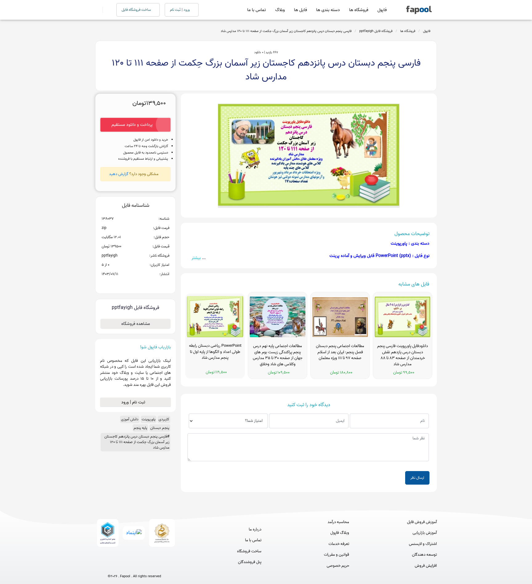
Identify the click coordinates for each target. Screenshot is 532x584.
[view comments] (143, 284)
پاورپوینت (148, 419)
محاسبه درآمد (338, 522)
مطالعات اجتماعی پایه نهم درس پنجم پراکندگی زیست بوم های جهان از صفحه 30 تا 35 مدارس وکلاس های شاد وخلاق (277, 355)
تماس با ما (256, 10)
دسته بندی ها (328, 10)
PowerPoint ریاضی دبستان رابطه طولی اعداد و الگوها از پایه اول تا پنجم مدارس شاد (215, 352)
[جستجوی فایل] (105, 10)
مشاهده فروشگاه (135, 323)
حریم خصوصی (338, 566)
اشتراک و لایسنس (423, 544)
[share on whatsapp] (135, 284)
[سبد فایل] (97, 9)
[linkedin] (157, 566)
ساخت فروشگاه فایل (137, 10)
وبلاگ (280, 10)
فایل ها (300, 10)
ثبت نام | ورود (134, 402)
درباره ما (255, 529)
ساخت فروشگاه (249, 551)
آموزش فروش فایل (422, 522)
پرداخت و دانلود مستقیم (132, 124)
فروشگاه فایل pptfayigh (376, 31)
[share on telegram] (127, 284)
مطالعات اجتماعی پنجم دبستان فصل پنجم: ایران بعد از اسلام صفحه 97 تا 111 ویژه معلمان (340, 352)
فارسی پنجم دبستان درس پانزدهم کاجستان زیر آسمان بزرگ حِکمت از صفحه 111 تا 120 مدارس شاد (286, 31)
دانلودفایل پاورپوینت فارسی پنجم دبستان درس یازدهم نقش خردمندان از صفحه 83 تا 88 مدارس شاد (402, 355)
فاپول (382, 10)
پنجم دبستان (159, 428)
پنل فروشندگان (249, 562)
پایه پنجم (140, 428)
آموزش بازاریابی (425, 533)
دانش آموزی (130, 419)
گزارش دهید (118, 174)
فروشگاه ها (358, 10)
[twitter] (146, 566)
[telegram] (123, 566)
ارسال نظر (417, 478)
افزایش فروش (426, 566)
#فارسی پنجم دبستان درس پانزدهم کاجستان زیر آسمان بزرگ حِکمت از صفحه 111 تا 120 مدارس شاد (136, 442)
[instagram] (134, 566)
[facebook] (111, 566)
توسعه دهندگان (424, 555)
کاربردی (164, 419)
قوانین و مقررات (336, 555)
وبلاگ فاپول (339, 533)
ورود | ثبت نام (180, 10)
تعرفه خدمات (338, 544)
